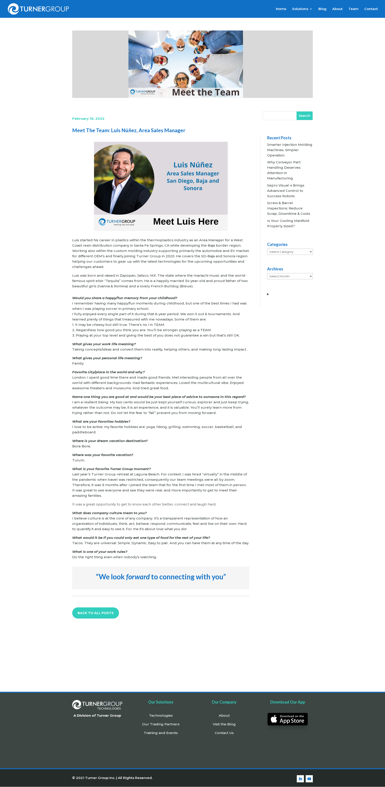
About (337, 9)
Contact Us (224, 733)
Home (281, 9)
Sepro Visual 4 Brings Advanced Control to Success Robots (285, 190)
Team (353, 9)
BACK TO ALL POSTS (96, 613)
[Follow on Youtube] (309, 778)
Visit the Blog (224, 724)
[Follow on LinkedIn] (300, 778)
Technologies (161, 715)
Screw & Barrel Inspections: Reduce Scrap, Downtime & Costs (288, 208)
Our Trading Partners (161, 724)
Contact (371, 9)
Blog (322, 9)
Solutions (300, 9)
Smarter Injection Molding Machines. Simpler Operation (289, 149)
